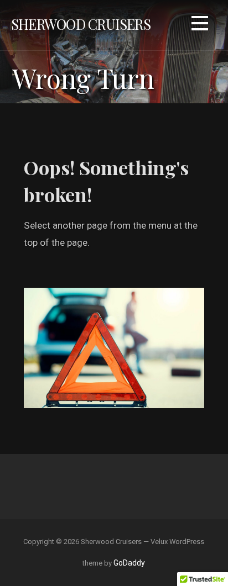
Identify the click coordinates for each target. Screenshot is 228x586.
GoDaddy (129, 562)
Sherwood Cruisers (81, 23)
